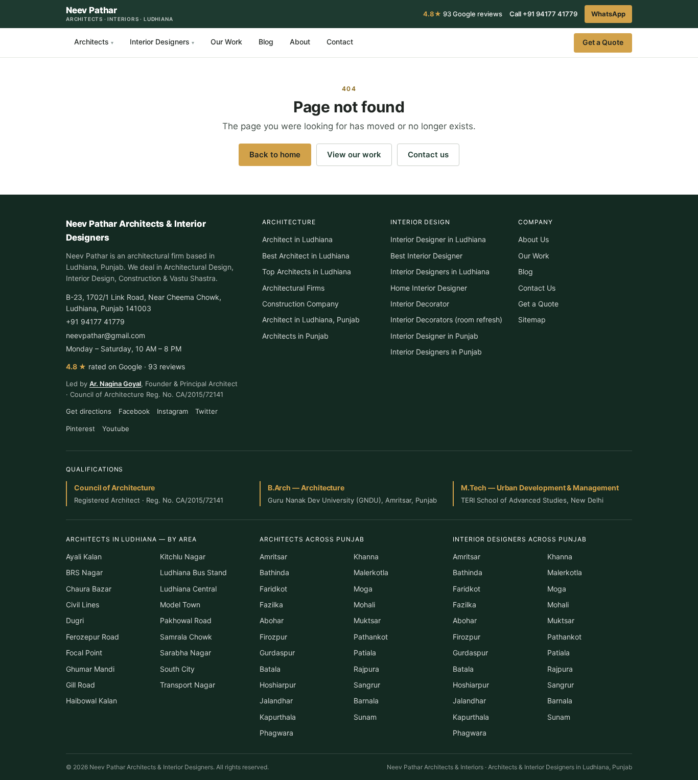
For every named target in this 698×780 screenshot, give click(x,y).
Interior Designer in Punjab (434, 336)
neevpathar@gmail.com (105, 335)
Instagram (172, 411)
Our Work (226, 41)
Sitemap (532, 319)
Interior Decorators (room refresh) (446, 319)
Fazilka (271, 604)
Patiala (365, 652)
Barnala (366, 700)
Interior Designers (162, 41)
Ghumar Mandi (90, 669)
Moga (363, 588)
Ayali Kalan (84, 556)
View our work (354, 154)
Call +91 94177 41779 (543, 14)
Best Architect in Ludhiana (306, 255)
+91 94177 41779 (95, 321)
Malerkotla (371, 572)
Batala (270, 669)
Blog (266, 41)
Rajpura (366, 669)
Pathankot (371, 636)
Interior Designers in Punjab (436, 351)
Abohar (272, 620)
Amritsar (273, 556)
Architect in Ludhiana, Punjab (311, 319)
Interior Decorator (419, 303)
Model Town (180, 604)
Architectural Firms (293, 287)
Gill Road (80, 684)
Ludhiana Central (188, 588)
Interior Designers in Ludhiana (440, 271)
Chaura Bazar (88, 588)
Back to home (274, 154)
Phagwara (276, 732)
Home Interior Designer (428, 287)
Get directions (88, 411)
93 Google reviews (462, 14)
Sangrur (367, 684)
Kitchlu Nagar (182, 556)
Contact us (428, 154)
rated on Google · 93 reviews (125, 366)
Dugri (75, 620)
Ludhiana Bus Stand (193, 572)
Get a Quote (603, 42)
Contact (340, 41)
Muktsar (367, 620)
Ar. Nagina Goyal (115, 384)
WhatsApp (608, 14)
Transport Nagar (187, 684)
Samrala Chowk (186, 636)
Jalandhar (276, 700)
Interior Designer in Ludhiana (438, 239)
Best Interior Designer (426, 255)
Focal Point (84, 652)
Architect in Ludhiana (297, 239)
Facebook (134, 411)
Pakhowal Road (186, 620)
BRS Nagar (84, 572)
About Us (533, 239)
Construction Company (300, 303)
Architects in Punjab (295, 336)
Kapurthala (278, 717)
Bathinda (274, 572)
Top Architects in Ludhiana (306, 271)
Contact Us (536, 287)
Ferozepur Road (92, 636)
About (300, 41)
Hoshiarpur (278, 684)
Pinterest (80, 428)
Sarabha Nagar (185, 652)
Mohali (364, 604)
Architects (93, 41)
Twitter (206, 411)
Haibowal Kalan (91, 700)
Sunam (365, 717)
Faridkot (273, 588)
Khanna (366, 556)
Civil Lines (82, 604)
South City (177, 669)
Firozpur (273, 636)
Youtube (115, 428)
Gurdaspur (277, 652)
